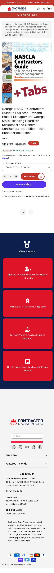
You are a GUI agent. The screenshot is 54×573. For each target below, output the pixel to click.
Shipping (6, 150)
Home (8, 24)
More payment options (12, 199)
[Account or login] (44, 9)
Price (4, 138)
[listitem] (27, 281)
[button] (4, 9)
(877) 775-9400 (28, 15)
